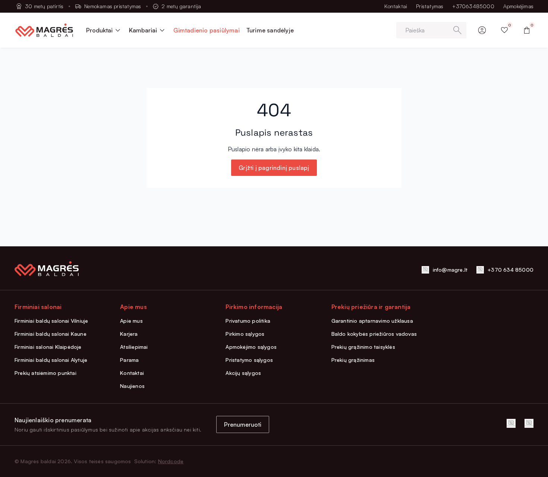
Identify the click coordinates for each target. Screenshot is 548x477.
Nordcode (171, 461)
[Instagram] (529, 423)
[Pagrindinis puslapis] (44, 30)
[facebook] (511, 423)
